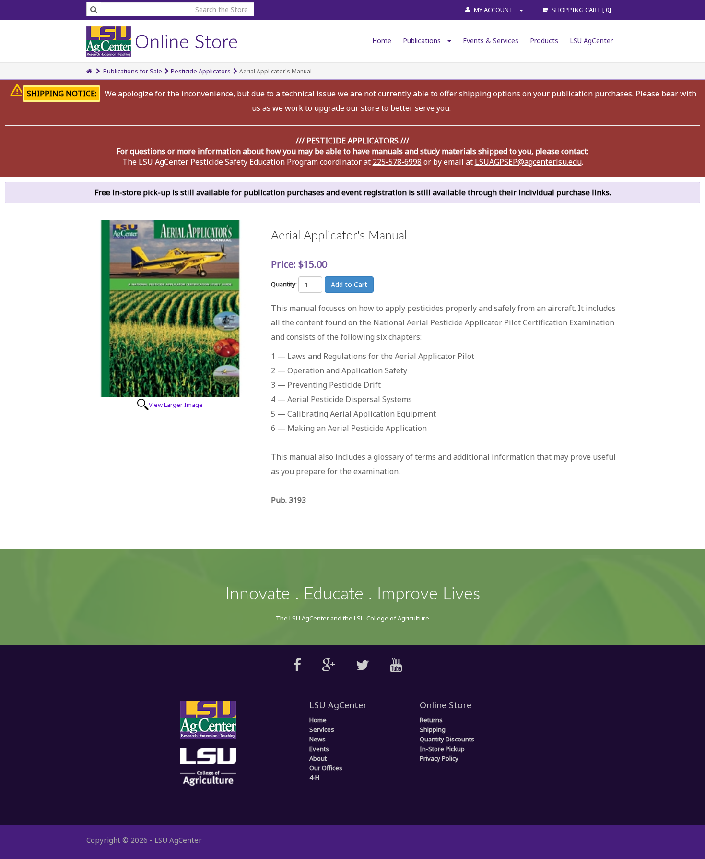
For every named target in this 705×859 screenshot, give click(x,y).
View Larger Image (176, 404)
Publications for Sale (132, 71)
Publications (423, 40)
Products (544, 40)
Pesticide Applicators (201, 71)
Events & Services (490, 40)
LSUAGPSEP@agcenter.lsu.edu (528, 161)
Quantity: (284, 284)
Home (381, 40)
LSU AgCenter (591, 40)
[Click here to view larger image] (170, 308)
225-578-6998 (397, 161)
